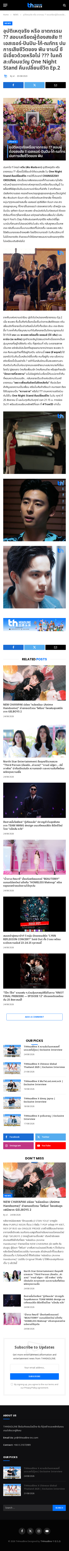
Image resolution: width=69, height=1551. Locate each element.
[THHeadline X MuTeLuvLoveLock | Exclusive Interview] (12, 1085)
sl (13, 76)
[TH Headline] (34, 5)
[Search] (64, 5)
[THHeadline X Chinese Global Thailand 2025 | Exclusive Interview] (12, 1068)
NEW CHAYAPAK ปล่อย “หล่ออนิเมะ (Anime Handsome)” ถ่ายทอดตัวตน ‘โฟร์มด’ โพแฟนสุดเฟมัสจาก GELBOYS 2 (33, 708)
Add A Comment (34, 1017)
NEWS (7, 23)
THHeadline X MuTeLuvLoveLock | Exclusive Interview (43, 1083)
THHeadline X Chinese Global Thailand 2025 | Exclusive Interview (44, 1065)
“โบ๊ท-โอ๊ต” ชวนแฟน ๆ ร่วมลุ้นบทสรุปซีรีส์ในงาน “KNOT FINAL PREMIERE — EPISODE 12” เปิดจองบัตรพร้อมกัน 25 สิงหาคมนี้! (33, 996)
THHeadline (46, 1541)
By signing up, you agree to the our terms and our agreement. (36, 1386)
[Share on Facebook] (13, 85)
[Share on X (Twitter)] (34, 85)
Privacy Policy (30, 1387)
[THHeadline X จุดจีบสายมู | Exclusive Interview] (12, 1120)
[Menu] (5, 5)
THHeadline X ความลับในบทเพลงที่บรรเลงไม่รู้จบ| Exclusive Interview (43, 1048)
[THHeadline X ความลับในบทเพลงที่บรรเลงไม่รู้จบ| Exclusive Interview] (12, 1051)
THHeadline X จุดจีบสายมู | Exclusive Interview (44, 1117)
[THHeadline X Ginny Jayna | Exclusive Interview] (12, 1103)
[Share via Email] (55, 85)
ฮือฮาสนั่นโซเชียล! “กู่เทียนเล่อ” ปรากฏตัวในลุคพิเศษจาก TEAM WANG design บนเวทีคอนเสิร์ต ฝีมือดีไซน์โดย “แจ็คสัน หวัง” (32, 825)
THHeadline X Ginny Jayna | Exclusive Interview (39, 1100)
